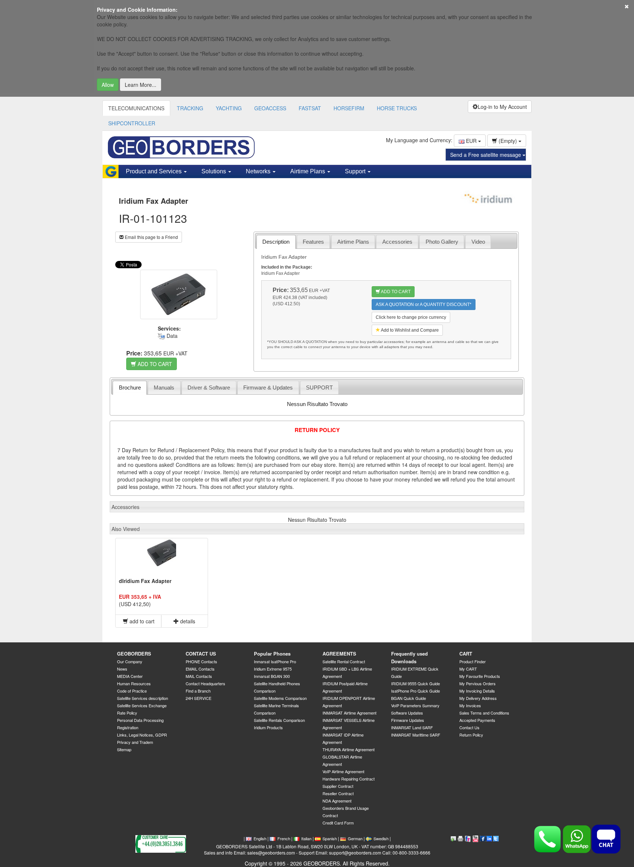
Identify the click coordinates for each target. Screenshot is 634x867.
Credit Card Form (338, 823)
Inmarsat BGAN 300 (272, 676)
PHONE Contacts (201, 661)
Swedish (381, 838)
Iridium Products (268, 727)
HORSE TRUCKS (397, 108)
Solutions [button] (214, 171)
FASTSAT (310, 108)
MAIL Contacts (199, 676)
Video (478, 242)
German (355, 838)
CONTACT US (201, 653)
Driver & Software (208, 387)
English (260, 838)
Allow (108, 84)
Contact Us (469, 727)
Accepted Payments (477, 720)
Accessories (397, 242)
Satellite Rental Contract (344, 661)
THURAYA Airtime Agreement (349, 749)
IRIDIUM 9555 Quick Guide (415, 683)
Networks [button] (259, 171)
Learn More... (140, 84)
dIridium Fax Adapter (145, 580)
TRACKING (190, 108)
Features (313, 242)
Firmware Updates (407, 720)
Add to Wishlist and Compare (409, 330)
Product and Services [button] (154, 171)
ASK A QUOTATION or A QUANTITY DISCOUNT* (423, 304)
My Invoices (470, 705)
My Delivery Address (478, 698)
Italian (306, 838)
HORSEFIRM (349, 108)
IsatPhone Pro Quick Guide (415, 691)
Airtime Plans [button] (308, 171)
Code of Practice (132, 691)
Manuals (164, 387)
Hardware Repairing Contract (349, 779)
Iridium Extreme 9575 (273, 669)
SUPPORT (319, 387)
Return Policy (471, 735)
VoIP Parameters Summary (415, 705)
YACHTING (229, 108)
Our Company (129, 661)
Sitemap (124, 749)
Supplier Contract (338, 786)
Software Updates (407, 713)
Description (275, 242)
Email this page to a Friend (151, 237)
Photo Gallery (442, 242)
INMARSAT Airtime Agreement (349, 713)
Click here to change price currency (411, 317)
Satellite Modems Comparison (280, 698)
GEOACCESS (270, 108)
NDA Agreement (337, 801)
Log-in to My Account (502, 106)
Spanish (330, 838)
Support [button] (356, 171)
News (122, 669)
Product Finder (472, 661)
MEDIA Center (130, 676)
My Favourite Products (479, 676)
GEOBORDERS (134, 653)
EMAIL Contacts (200, 669)
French (283, 838)
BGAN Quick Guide (408, 698)
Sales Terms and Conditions (484, 713)
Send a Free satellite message (486, 154)
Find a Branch (198, 691)
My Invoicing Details (477, 691)
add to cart (141, 621)
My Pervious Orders (477, 683)
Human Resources (134, 683)
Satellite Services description (142, 698)
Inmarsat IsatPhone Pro (275, 661)
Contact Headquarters (205, 683)
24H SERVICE (198, 698)
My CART (468, 669)
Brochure (130, 387)
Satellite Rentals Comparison (279, 720)
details (187, 621)
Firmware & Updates (268, 387)
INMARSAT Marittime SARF (415, 735)
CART (465, 653)
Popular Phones (272, 653)
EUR (471, 140)
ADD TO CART (154, 364)
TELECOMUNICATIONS (136, 108)
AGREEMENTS (339, 653)
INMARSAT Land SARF (412, 727)
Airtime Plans (353, 242)
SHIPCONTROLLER (131, 123)
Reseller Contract (338, 793)
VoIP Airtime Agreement (343, 771)
